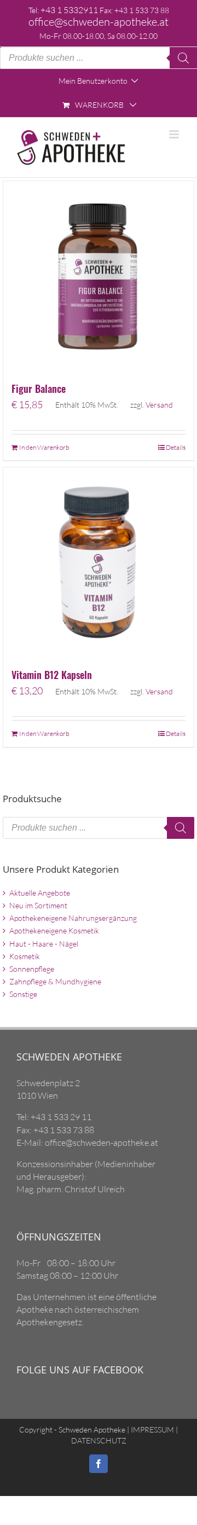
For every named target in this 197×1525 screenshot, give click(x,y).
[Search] (183, 58)
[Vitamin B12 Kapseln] (98, 562)
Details (176, 447)
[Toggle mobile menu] (175, 134)
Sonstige (23, 994)
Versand (159, 404)
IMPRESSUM (151, 1429)
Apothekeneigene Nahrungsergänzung (73, 918)
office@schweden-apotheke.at (98, 21)
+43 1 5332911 (69, 9)
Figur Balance (38, 388)
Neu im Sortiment (38, 905)
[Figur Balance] (98, 276)
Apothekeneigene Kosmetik (54, 930)
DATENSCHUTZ (98, 1440)
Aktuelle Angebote (39, 892)
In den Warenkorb (44, 447)
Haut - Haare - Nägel (43, 943)
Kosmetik (24, 956)
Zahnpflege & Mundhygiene (55, 981)
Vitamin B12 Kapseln (51, 675)
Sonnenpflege (31, 968)
